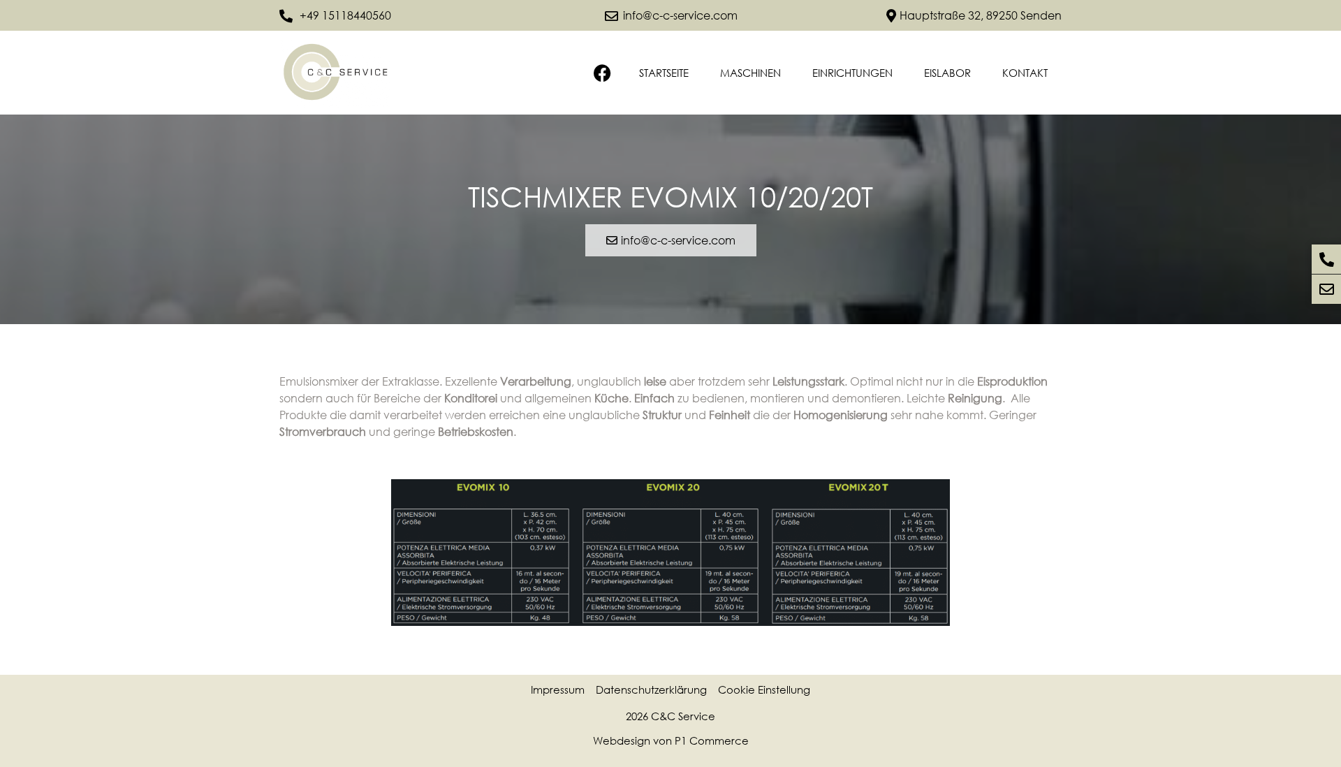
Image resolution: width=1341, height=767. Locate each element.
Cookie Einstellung (764, 689)
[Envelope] (1326, 289)
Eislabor (947, 73)
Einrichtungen (852, 73)
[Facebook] (602, 73)
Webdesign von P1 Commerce (671, 740)
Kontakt (1025, 73)
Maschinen (750, 73)
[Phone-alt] (1326, 259)
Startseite (664, 73)
